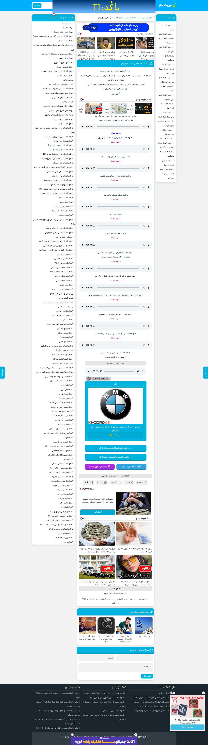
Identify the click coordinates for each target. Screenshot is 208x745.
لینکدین (114, 482)
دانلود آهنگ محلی (103, 599)
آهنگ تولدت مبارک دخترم (62, 211)
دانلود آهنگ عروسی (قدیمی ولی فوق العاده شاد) (53, 36)
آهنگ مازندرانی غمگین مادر (61, 481)
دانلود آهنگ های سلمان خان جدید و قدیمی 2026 (166, 38)
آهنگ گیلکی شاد (66, 507)
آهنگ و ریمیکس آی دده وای (61, 428)
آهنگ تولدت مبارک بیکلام (62, 354)
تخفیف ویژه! (187, 727)
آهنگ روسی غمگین (65, 333)
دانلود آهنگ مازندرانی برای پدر (135, 63)
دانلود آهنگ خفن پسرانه (62, 163)
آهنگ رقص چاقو (66, 215)
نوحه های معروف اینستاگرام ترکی (59, 115)
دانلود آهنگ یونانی (167, 693)
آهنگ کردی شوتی (65, 424)
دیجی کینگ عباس (65, 298)
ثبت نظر (147, 676)
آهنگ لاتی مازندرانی (65, 254)
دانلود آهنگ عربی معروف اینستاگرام (58, 88)
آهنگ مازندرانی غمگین (63, 258)
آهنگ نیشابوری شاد (65, 494)
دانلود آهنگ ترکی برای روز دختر (60, 171)
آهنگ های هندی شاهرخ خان (61, 468)
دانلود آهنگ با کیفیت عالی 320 (114, 448)
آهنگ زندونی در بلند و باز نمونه (59, 324)
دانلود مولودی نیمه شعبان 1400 (59, 184)
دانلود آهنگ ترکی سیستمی (114, 710)
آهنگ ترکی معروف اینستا (62, 411)
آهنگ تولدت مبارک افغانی (62, 450)
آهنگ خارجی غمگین (64, 75)
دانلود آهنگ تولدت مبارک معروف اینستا (56, 158)
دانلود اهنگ (116, 133)
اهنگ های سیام (66, 202)
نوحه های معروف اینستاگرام (61, 110)
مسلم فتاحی (68, 80)
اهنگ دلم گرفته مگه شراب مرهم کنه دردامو (54, 372)
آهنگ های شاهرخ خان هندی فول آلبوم (56, 524)
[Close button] (203, 692)
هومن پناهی (68, 102)
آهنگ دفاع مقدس (65, 533)
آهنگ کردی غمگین (65, 328)
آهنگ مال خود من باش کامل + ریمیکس (56, 250)
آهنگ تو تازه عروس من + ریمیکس (58, 245)
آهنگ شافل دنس (65, 341)
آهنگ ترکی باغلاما (66, 398)
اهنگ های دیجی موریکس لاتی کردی (58, 302)
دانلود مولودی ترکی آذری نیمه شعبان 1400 (55, 189)
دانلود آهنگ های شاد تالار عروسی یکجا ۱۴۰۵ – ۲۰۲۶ (57, 728)
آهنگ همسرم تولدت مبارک (62, 289)
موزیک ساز (147, 17)
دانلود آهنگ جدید (120, 599)
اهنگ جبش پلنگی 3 (64, 350)
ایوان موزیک (68, 27)
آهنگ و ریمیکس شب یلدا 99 (60, 516)
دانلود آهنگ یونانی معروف (62, 476)
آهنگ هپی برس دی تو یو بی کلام (59, 446)
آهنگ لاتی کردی (66, 385)
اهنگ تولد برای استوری (63, 62)
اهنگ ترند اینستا (66, 58)
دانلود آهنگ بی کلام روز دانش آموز (58, 136)
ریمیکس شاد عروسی (64, 237)
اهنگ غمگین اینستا (64, 67)
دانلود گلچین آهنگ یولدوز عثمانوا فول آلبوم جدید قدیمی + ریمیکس (167, 169)
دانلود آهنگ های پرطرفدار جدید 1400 (57, 154)
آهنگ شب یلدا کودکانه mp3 (61, 272)
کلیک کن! (98, 512)
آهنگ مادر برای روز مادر (63, 206)
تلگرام (87, 482)
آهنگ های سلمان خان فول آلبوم (59, 520)
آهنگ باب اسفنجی (65, 40)
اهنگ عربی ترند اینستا (63, 32)
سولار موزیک (67, 23)
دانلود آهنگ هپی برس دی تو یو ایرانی (57, 346)
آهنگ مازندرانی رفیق (64, 490)
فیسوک (140, 482)
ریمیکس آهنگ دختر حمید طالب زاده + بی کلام (53, 167)
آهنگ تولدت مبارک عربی (63, 442)
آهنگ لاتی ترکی (67, 389)
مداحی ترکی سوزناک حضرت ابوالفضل (58, 106)
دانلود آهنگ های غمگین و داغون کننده (56, 193)
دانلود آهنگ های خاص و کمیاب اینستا (57, 71)
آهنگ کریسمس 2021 (64, 263)
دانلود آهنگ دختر (65, 197)
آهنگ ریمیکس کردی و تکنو (61, 511)
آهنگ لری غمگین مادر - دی (61, 381)
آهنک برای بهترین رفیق (63, 485)
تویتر (127, 482)
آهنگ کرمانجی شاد (65, 498)
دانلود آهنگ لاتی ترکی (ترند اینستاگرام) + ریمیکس (154, 702)
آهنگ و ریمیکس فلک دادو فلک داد (58, 433)
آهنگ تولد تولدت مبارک (63, 359)
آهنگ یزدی (68, 542)
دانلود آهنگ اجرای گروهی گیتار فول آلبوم (55, 241)
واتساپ (100, 482)
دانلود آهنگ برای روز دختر (62, 176)
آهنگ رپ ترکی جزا (66, 394)
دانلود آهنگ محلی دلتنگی (62, 463)
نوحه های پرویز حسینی (63, 119)
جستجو (37, 5)
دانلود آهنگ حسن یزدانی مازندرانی (59, 232)
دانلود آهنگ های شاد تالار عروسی (59, 228)
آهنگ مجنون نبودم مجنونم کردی (59, 376)
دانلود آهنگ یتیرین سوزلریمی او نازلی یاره (166, 69)
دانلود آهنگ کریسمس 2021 (61, 529)
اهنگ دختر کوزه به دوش (62, 363)
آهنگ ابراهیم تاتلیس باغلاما (61, 402)
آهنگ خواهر (68, 319)
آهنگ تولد (68, 437)
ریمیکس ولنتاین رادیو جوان (61, 293)
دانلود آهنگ (116, 142)
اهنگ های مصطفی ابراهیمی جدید (59, 93)
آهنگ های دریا (67, 337)
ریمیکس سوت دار (65, 306)
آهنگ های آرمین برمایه (63, 141)
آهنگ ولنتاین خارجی (64, 311)
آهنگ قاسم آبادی (66, 503)
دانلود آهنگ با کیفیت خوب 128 (114, 457)
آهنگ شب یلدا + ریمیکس (62, 267)
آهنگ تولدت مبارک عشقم (62, 315)
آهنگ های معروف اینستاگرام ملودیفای (57, 54)
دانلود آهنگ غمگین (133, 17)
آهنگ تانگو (68, 459)
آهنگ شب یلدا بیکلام (64, 276)
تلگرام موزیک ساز (129, 466)
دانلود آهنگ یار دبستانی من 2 (60, 145)
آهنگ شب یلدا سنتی (64, 280)
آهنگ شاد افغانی (66, 285)
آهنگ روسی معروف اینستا (62, 407)
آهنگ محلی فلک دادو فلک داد (60, 455)
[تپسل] (83, 24)
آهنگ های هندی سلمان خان (61, 472)
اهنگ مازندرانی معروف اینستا (61, 84)
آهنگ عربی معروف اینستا (62, 415)
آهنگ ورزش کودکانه (64, 537)
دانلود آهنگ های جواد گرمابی (61, 149)
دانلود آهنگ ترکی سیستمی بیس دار (58, 180)
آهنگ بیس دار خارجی (64, 420)
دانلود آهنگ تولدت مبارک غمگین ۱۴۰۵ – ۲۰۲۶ (166, 134)
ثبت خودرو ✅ (115, 435)
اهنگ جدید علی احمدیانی (62, 97)
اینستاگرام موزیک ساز (98, 466)
